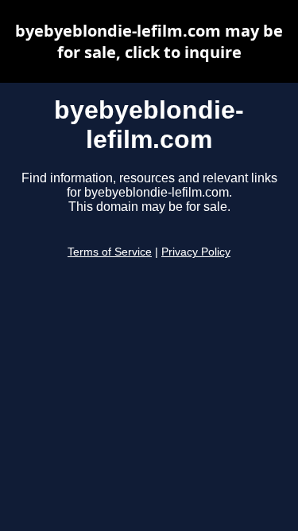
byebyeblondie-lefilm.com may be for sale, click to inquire (149, 41)
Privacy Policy (195, 252)
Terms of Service (110, 252)
